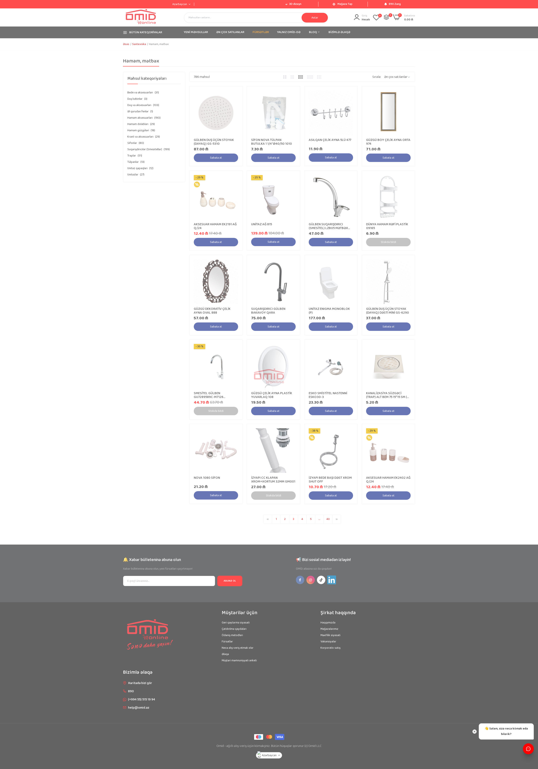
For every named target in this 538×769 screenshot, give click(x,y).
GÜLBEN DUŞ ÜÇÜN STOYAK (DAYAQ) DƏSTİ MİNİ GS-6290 (387, 311)
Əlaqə (225, 654)
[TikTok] (321, 580)
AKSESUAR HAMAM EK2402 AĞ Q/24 (388, 480)
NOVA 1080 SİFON (207, 478)
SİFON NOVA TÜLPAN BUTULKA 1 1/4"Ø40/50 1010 (271, 142)
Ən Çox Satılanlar (230, 32)
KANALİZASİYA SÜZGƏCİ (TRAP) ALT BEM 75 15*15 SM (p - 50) (387, 395)
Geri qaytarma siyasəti (236, 622)
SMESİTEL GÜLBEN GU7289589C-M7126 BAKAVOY (208, 395)
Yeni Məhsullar (196, 32)
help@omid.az (138, 707)
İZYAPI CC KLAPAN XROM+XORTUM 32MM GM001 (273, 480)
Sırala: (376, 77)
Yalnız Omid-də (289, 32)
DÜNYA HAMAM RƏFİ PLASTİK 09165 (387, 226)
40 (328, 519)
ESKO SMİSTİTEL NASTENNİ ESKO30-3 (328, 395)
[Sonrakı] (336, 519)
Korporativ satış (330, 648)
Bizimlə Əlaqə (339, 32)
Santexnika (139, 44)
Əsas (126, 44)
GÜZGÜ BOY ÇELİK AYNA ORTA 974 (388, 142)
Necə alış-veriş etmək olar (237, 648)
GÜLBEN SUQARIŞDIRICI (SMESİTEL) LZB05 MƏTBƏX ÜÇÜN (328, 226)
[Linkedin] (331, 580)
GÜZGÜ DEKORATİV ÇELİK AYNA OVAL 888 (212, 311)
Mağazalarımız (329, 629)
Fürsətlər (227, 641)
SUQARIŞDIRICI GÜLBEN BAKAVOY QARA (268, 311)
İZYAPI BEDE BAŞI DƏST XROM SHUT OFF (330, 480)
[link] (234, 94)
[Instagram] (310, 580)
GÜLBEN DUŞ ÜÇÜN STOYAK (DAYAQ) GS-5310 (214, 142)
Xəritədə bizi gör (140, 683)
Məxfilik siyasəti (330, 635)
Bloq (313, 32)
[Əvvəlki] (268, 519)
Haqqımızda (327, 622)
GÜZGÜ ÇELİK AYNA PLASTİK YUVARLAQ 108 (271, 395)
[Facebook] (300, 580)
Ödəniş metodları (232, 635)
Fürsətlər (261, 32)
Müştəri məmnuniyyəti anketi (239, 660)
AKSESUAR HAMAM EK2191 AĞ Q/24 (215, 226)
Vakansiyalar (328, 641)
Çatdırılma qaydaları (234, 629)
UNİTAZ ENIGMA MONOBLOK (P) (329, 311)
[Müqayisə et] (386, 17)
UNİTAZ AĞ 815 (261, 224)
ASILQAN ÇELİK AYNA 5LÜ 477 (330, 140)
